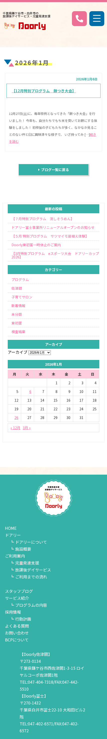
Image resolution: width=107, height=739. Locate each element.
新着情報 (18, 305)
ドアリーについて (31, 542)
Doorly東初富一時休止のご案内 (36, 244)
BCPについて (17, 640)
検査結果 (18, 331)
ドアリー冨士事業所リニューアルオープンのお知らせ (53, 227)
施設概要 (23, 549)
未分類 (16, 314)
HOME (10, 528)
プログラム (20, 279)
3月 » (27, 427)
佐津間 (16, 288)
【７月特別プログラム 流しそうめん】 (42, 218)
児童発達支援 (27, 563)
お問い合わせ (17, 633)
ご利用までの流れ (31, 577)
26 (16, 417)
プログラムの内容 (31, 605)
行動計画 (23, 619)
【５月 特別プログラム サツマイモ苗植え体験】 (50, 236)
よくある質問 (17, 626)
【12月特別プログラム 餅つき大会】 (44, 91)
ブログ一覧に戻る (54, 169)
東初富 (16, 322)
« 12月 (15, 427)
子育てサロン (21, 296)
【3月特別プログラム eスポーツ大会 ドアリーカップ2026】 (55, 255)
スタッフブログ (19, 591)
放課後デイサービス (33, 570)
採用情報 (13, 612)
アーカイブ (17, 352)
